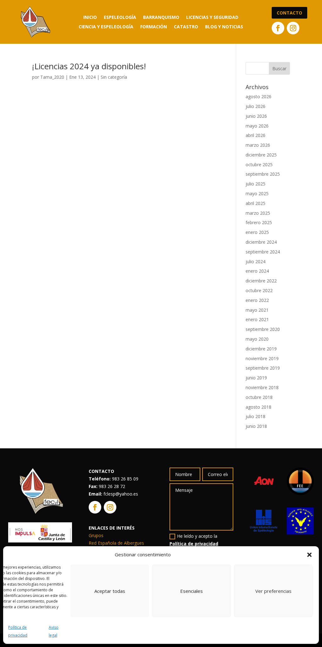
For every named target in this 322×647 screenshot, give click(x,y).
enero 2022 (257, 300)
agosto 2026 (258, 96)
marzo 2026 (258, 145)
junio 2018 (256, 426)
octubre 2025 (259, 164)
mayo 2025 (257, 193)
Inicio (90, 17)
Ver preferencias (273, 591)
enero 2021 (257, 319)
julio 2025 (255, 184)
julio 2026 (255, 106)
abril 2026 (255, 135)
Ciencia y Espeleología (106, 27)
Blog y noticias (224, 27)
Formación (153, 27)
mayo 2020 (257, 339)
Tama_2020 (52, 77)
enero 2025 (257, 232)
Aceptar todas (109, 591)
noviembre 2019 (262, 358)
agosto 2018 (258, 407)
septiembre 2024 (263, 252)
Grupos (96, 535)
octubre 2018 (259, 397)
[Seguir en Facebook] (278, 28)
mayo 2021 (257, 310)
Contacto (289, 13)
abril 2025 (255, 203)
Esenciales (191, 591)
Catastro (186, 27)
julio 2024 (255, 261)
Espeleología (120, 17)
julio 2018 (255, 416)
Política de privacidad (193, 544)
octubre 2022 (259, 290)
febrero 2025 (259, 222)
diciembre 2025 (261, 155)
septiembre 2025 (263, 174)
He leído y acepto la (193, 540)
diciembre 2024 (261, 242)
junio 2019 (256, 378)
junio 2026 (256, 116)
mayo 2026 (257, 126)
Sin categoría (114, 77)
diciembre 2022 (261, 281)
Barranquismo (161, 17)
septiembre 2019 (263, 368)
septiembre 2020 (263, 329)
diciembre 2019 (261, 349)
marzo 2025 (258, 213)
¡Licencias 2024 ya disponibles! (89, 66)
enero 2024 (257, 271)
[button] (309, 555)
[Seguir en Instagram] (293, 28)
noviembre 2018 (262, 387)
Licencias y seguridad (212, 17)
